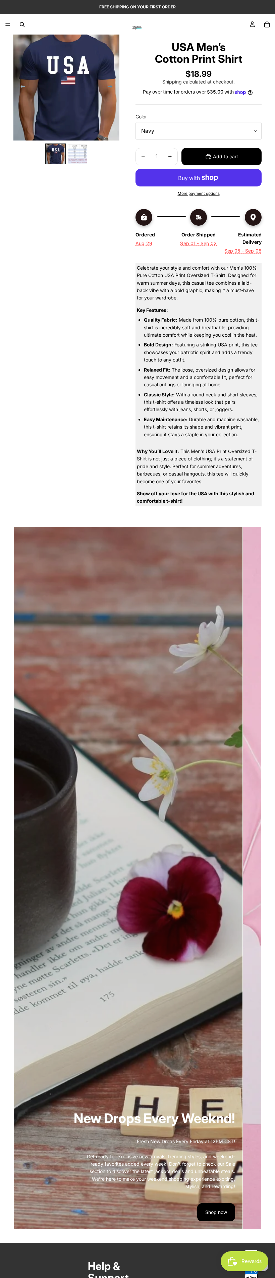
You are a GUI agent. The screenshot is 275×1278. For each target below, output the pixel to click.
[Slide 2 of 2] (77, 153)
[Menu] (7, 24)
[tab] (252, 877)
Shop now (216, 1212)
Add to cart (225, 156)
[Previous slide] (20, 87)
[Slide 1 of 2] (55, 153)
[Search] (22, 24)
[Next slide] (112, 87)
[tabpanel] (128, 877)
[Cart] (267, 24)
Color (141, 116)
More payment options (199, 193)
